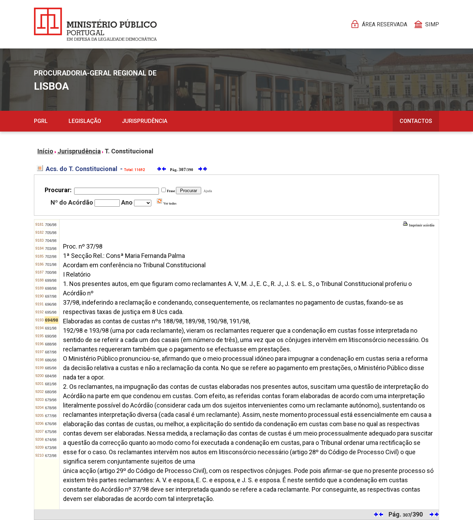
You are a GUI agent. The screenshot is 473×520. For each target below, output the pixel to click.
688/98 (50, 344)
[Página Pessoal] (95, 24)
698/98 (50, 288)
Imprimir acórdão (421, 225)
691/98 (50, 328)
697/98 (50, 296)
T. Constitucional (129, 151)
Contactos (416, 121)
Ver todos (170, 203)
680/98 (50, 392)
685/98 (50, 368)
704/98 (50, 241)
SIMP (432, 24)
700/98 (50, 272)
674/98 (50, 440)
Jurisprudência (144, 121)
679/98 (50, 400)
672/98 (50, 456)
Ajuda (207, 191)
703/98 (50, 248)
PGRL (41, 121)
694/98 (51, 320)
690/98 (50, 336)
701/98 (50, 264)
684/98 (50, 376)
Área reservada (384, 24)
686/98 (50, 360)
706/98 (50, 225)
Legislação (85, 121)
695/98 (50, 312)
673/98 (50, 448)
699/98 (50, 280)
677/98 (50, 416)
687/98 (50, 352)
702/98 (50, 256)
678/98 (50, 408)
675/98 (50, 432)
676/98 (50, 424)
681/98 (50, 384)
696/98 (50, 304)
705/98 (50, 233)
